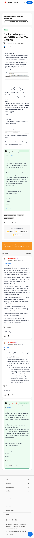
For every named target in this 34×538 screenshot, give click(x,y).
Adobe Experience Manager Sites (10, 8)
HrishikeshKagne (12, 258)
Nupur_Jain (12, 151)
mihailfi (10, 46)
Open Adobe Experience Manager (17, 21)
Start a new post (15, 246)
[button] (9, 43)
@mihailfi (10, 155)
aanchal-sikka (11, 342)
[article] (17, 297)
